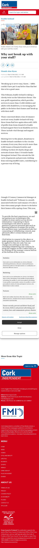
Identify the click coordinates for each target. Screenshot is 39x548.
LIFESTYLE (4, 459)
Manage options (19, 333)
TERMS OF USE (5, 488)
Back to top (29, 366)
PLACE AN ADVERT (6, 473)
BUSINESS (4, 461)
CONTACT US (5, 503)
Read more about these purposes (28, 317)
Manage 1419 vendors (8, 317)
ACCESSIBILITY (5, 497)
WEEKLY (3, 467)
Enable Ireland (7, 18)
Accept (19, 322)
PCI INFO (3, 500)
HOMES (3, 453)
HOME (3, 447)
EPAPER (3, 476)
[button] (36, 212)
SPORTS (3, 464)
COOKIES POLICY (6, 494)
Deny (19, 328)
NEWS (3, 449)
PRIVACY (3, 491)
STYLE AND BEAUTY (6, 455)
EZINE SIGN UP (5, 470)
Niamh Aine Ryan (9, 71)
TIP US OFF (4, 506)
